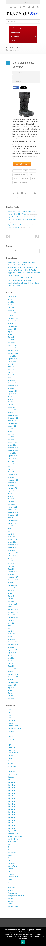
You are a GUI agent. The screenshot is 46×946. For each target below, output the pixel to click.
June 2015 (11, 658)
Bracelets (11, 731)
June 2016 (11, 626)
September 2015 (13, 650)
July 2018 (11, 558)
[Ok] (43, 936)
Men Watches (12, 852)
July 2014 (11, 688)
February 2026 (12, 313)
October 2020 (12, 485)
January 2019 (12, 542)
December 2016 (13, 609)
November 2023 (13, 386)
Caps (9, 745)
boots (15, 178)
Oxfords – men (12, 858)
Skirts (9, 871)
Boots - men (19, 81)
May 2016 (11, 628)
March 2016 (11, 634)
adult (25, 171)
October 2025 (12, 323)
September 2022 (13, 423)
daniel (17, 77)
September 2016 (13, 617)
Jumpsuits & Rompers (15, 836)
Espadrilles (11, 771)
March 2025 (11, 342)
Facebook (18, 6)
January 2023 (12, 413)
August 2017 (12, 588)
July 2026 (11, 299)
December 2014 (13, 674)
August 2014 (12, 685)
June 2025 (11, 334)
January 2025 (12, 348)
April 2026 (11, 307)
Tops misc (11, 890)
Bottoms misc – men (14, 728)
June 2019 (11, 528)
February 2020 (12, 507)
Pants (9, 860)
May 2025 (11, 337)
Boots (9, 715)
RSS (36, 6)
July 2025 (11, 332)
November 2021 (13, 450)
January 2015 (12, 671)
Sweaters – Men (13, 877)
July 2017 (11, 590)
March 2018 (11, 569)
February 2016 (12, 636)
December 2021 (13, 448)
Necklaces (11, 855)
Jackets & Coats (13, 834)
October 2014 (12, 679)
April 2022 (11, 437)
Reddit (25, 191)
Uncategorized (12, 893)
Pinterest (32, 6)
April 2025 (11, 340)
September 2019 (13, 520)
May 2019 (11, 531)
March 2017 (11, 601)
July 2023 (11, 396)
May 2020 (11, 499)
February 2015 (12, 669)
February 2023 (12, 410)
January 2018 (12, 574)
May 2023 (11, 402)
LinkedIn (21, 191)
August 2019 (12, 523)
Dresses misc (12, 766)
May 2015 (11, 661)
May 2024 (11, 369)
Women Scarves (13, 906)
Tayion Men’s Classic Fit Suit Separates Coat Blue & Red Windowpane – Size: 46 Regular (22, 219)
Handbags (11, 777)
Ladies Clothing (16, 28)
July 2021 (11, 461)
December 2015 (13, 642)
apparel (32, 171)
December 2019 (13, 512)
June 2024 (11, 367)
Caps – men (11, 747)
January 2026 (12, 315)
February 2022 (12, 442)
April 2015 (11, 663)
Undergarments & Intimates (16, 896)
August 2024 (12, 361)
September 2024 (13, 359)
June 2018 (11, 561)
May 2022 (11, 434)
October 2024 (12, 356)
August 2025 (12, 329)
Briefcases (11, 734)
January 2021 (12, 477)
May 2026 (11, 305)
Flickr (14, 6)
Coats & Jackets (13, 753)
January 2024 (12, 380)
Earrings (10, 769)
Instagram (23, 6)
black (30, 175)
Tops (9, 885)
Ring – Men (11, 863)
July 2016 (11, 623)
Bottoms (10, 723)
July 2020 (11, 493)
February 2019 (12, 539)
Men (9, 844)
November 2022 (13, 418)
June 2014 (11, 690)
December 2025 (13, 318)
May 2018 (11, 564)
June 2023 (11, 399)
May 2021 (11, 466)
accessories (17, 171)
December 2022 (13, 415)
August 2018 (12, 555)
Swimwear (11, 879)
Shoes (13, 41)
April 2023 (11, 404)
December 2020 (13, 480)
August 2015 (12, 653)
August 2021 (12, 458)
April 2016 (11, 631)
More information (22, 164)
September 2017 (13, 585)
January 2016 (12, 639)
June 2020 (11, 496)
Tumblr (27, 6)
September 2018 (13, 553)
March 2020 (11, 504)
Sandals (10, 869)
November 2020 (13, 483)
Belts (9, 712)
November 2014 (13, 677)
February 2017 (12, 604)
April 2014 (11, 696)
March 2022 (11, 439)
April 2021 (11, 469)
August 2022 (12, 426)
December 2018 (13, 545)
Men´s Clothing (15, 32)
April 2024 (11, 372)
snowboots (23, 182)
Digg (29, 191)
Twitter (9, 6)
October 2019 (12, 518)
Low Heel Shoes (13, 839)
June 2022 (11, 431)
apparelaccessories (20, 175)
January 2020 (12, 510)
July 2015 (11, 655)
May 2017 (11, 596)
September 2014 (13, 682)
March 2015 (11, 666)
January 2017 (12, 607)
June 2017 (11, 593)
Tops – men (11, 887)
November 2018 (13, 547)
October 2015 (12, 647)
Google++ (12, 196)
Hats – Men (11, 782)
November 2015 (13, 644)
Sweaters (11, 874)
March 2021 (11, 472)
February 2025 (12, 345)
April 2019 (11, 534)
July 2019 (11, 526)
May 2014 (11, 693)
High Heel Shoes (13, 831)
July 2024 (11, 364)
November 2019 (13, 515)
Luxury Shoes (12, 842)
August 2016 (12, 620)
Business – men (13, 742)
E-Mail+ (16, 196)
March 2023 (11, 407)
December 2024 (13, 350)
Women (10, 898)
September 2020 (13, 488)
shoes (33, 178)
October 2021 (12, 453)
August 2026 (12, 296)
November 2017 (13, 580)
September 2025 (13, 326)
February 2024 (12, 377)
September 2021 (13, 456)
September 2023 (13, 391)
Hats (9, 780)
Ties (9, 882)
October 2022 (12, 421)
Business (11, 736)
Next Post (37, 236)
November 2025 (13, 321)
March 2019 (11, 537)
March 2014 (11, 698)
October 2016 (12, 615)
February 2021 (12, 475)
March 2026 (11, 310)
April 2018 (11, 566)
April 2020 (11, 501)
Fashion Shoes (12, 774)
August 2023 (12, 394)
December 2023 (13, 383)
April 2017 (11, 599)
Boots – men (12, 720)
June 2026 (11, 302)
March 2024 (11, 375)
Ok (23, 942)
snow (15, 182)
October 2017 (12, 582)
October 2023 (12, 388)
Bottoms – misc (13, 726)
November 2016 (13, 612)
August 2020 (12, 491)
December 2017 (13, 577)
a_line (9, 709)
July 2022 (11, 429)
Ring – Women (12, 866)
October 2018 (12, 550)
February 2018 (12, 572)
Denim (10, 758)
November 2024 (13, 353)
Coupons (10, 755)
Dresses (10, 763)
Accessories (15, 36)
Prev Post (8, 236)
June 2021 (11, 464)
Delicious (34, 191)
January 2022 (12, 445)
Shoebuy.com (24, 178)
